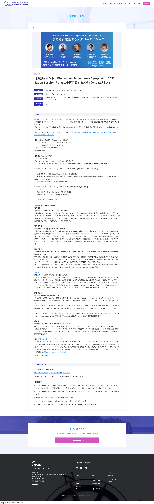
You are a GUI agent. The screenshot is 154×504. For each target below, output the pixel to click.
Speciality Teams (97, 483)
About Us (105, 3)
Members (120, 3)
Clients (134, 3)
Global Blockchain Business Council (99, 119)
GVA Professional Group (40, 468)
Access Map (35, 484)
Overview (78, 481)
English (87, 462)
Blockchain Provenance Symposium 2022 (58, 122)
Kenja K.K (83, 119)
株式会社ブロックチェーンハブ (44, 119)
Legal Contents (96, 489)
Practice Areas (96, 480)
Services (112, 3)
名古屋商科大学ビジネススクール (68, 119)
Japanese (79, 462)
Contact (146, 3)
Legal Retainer (96, 475)
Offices (78, 483)
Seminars (127, 3)
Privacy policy (112, 479)
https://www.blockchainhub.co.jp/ (55, 352)
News (139, 3)
